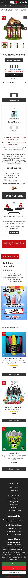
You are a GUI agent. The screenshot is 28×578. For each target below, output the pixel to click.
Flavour (14, 78)
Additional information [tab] (10, 256)
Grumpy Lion (17, 5)
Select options (14, 374)
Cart (26, 2)
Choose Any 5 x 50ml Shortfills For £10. (17, 144)
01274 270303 (16, 528)
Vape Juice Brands (9, 5)
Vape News (14, 490)
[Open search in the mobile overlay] (20, 2)
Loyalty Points (14, 502)
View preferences (14, 572)
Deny (14, 568)
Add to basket (14, 100)
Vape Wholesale (14, 487)
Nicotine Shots (14, 119)
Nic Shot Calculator (14, 60)
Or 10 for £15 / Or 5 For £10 (14, 70)
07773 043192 (17, 535)
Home (3, 5)
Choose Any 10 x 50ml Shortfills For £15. (17, 138)
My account (23, 2)
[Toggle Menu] (2, 2)
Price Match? (14, 233)
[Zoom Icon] (25, 17)
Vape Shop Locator (14, 496)
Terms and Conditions (14, 499)
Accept (14, 564)
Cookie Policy (9, 576)
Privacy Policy (17, 576)
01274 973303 (16, 532)
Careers (14, 493)
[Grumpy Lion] (14, 188)
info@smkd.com (16, 525)
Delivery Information (14, 75)
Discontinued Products (14, 510)
